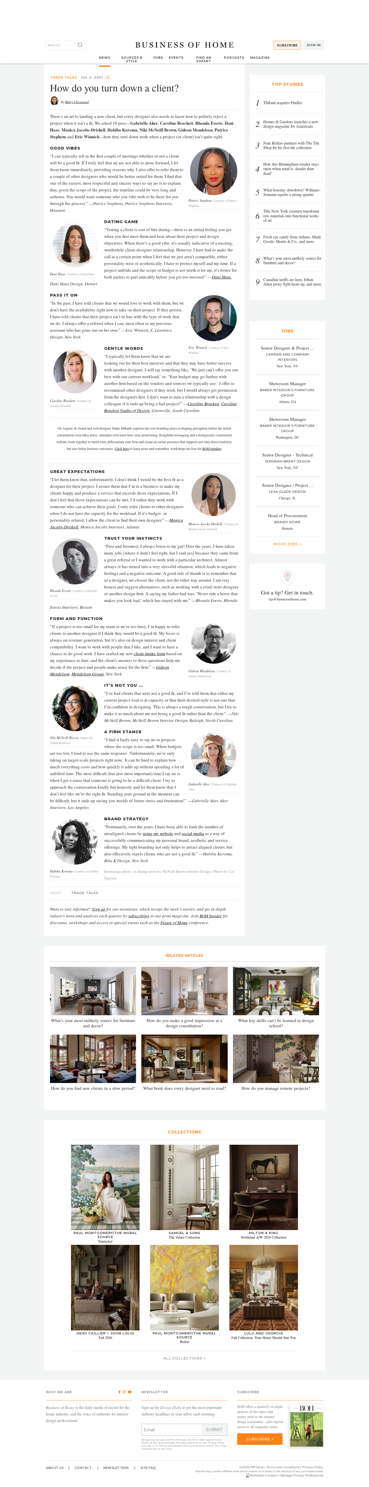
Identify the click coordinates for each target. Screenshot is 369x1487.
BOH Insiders (211, 448)
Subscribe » (260, 1439)
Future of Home (174, 922)
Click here (122, 448)
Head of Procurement (287, 515)
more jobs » (287, 544)
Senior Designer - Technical (287, 455)
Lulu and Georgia (263, 1333)
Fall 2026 (105, 1337)
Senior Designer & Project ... (287, 348)
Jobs (158, 57)
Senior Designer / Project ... (287, 485)
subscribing (138, 916)
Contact (83, 1468)
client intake (145, 653)
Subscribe (287, 45)
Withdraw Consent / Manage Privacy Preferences (286, 1475)
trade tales (63, 77)
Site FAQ (148, 1468)
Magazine (260, 57)
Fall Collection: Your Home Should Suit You (263, 1337)
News (104, 57)
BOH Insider (211, 916)
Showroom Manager (287, 383)
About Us (55, 1468)
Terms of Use (149, 1442)
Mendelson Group (88, 674)
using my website (158, 833)
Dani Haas (221, 277)
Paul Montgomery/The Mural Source (105, 1235)
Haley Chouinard (77, 102)
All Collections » (184, 1358)
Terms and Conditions (282, 1467)
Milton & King (263, 1233)
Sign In (314, 45)
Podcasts (234, 57)
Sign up (98, 909)
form (161, 653)
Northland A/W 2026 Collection (263, 1237)
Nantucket (105, 1241)
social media (193, 833)
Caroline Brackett (203, 404)
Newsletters (116, 1468)
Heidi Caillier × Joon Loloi (105, 1333)
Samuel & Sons (184, 1233)
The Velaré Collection (184, 1237)
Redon (184, 1341)
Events (176, 57)
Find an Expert (203, 59)
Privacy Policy (215, 1442)
